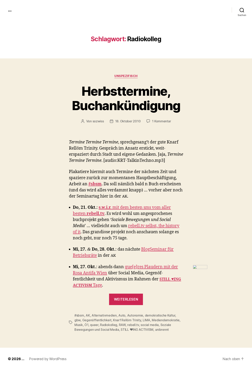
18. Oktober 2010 (128, 121)
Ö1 (86, 325)
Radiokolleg (108, 325)
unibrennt (162, 330)
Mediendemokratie (166, 320)
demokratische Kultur (160, 315)
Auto (121, 315)
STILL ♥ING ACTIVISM (137, 330)
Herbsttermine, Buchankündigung (126, 98)
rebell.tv (133, 325)
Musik (78, 325)
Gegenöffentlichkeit (96, 320)
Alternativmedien (104, 315)
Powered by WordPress (48, 359)
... (9, 9)
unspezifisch (126, 76)
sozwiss (98, 121)
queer (94, 325)
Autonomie (135, 315)
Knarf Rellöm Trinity (127, 320)
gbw (77, 320)
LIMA (146, 320)
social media (150, 325)
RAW (122, 325)
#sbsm (79, 315)
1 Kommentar (161, 121)
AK (88, 315)
